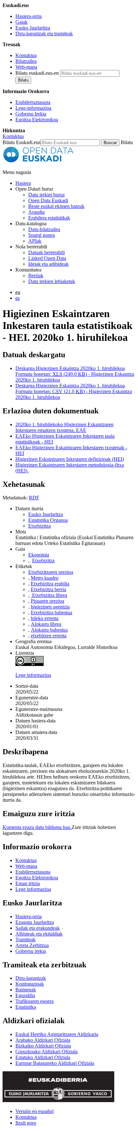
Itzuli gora (25, 1123)
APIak (34, 241)
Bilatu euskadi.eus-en (37, 73)
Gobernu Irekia (30, 114)
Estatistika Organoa (48, 520)
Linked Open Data (47, 258)
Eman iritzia (27, 883)
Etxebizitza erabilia (50, 583)
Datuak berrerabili (46, 252)
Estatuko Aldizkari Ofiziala (42, 1057)
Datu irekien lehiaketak (51, 281)
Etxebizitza (39, 526)
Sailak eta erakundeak (37, 928)
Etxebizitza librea (49, 595)
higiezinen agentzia (50, 606)
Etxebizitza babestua (51, 612)
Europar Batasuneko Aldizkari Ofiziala (54, 1063)
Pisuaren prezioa (47, 601)
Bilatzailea (26, 61)
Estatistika (25, 1007)
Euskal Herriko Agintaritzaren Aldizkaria (56, 1034)
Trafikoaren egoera (34, 1001)
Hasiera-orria (28, 16)
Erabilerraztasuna (32, 102)
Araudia (36, 212)
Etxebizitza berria (48, 589)
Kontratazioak (29, 984)
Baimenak (25, 989)
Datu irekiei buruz (46, 194)
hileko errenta (44, 618)
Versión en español (34, 1111)
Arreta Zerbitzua (32, 945)
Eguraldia (25, 995)
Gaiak (21, 22)
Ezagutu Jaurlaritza (34, 922)
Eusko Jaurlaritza (32, 27)
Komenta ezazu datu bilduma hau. (37, 827)
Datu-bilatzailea (44, 229)
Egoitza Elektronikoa (36, 119)
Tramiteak (25, 939)
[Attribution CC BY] (29, 664)
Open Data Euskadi (48, 200)
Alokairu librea (46, 624)
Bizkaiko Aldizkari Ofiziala (43, 1046)
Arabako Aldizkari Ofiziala (42, 1040)
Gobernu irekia (30, 951)
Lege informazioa (33, 675)
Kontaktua (26, 55)
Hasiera (23, 183)
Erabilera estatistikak (49, 217)
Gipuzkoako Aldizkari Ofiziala (46, 1051)
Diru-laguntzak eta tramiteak (44, 33)
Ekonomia (38, 554)
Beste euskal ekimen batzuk (56, 206)
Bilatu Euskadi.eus (21, 142)
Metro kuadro (44, 578)
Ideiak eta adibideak (48, 264)
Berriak (35, 275)
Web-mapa (26, 67)
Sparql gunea (41, 235)
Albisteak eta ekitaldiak (39, 934)
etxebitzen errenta (48, 635)
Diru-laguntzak (30, 978)
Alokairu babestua (49, 630)
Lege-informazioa (33, 108)
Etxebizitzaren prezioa (50, 572)
